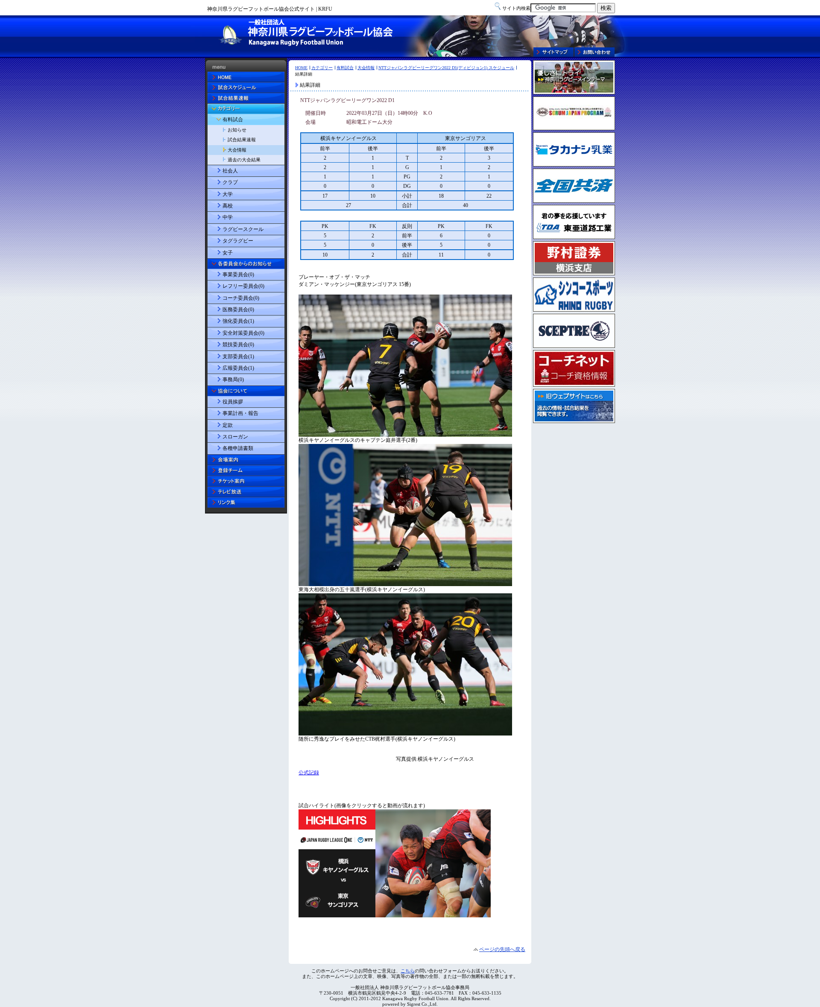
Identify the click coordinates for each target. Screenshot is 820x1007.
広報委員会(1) (238, 368)
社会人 (230, 171)
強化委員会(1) (238, 321)
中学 (228, 217)
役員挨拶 (233, 402)
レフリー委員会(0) (243, 286)
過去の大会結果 (244, 159)
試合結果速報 (242, 139)
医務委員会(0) (238, 309)
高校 (228, 206)
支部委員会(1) (238, 356)
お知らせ (237, 129)
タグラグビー (238, 241)
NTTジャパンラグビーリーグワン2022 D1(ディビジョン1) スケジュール (446, 67)
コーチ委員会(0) (241, 298)
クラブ (230, 182)
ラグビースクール (243, 229)
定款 (228, 425)
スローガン (235, 437)
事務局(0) (233, 379)
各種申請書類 (238, 448)
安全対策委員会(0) (243, 333)
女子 (228, 253)
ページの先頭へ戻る (502, 949)
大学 (228, 194)
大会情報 (366, 67)
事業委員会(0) (238, 274)
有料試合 (345, 67)
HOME (301, 67)
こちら (408, 970)
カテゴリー (322, 67)
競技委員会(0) (238, 344)
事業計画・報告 (240, 413)
